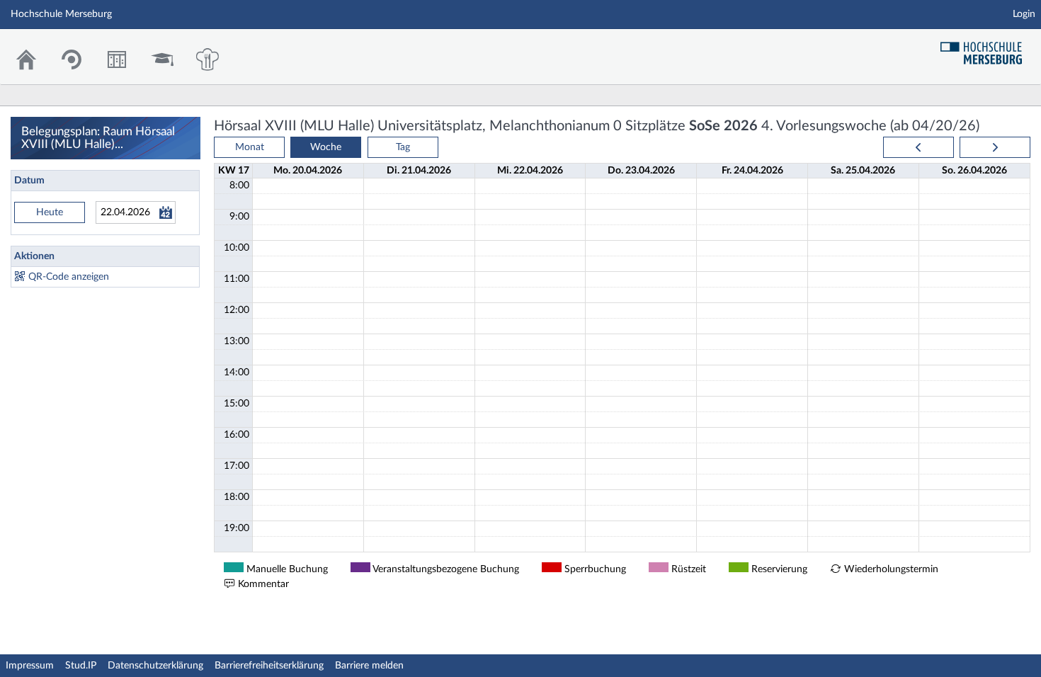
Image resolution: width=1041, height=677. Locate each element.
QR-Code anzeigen (68, 277)
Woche (325, 147)
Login (1024, 14)
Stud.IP (80, 666)
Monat (249, 147)
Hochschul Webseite (986, 47)
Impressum (30, 666)
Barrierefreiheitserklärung (269, 666)
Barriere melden (369, 666)
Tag (403, 147)
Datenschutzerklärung (155, 666)
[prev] (918, 147)
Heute (49, 212)
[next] (995, 147)
